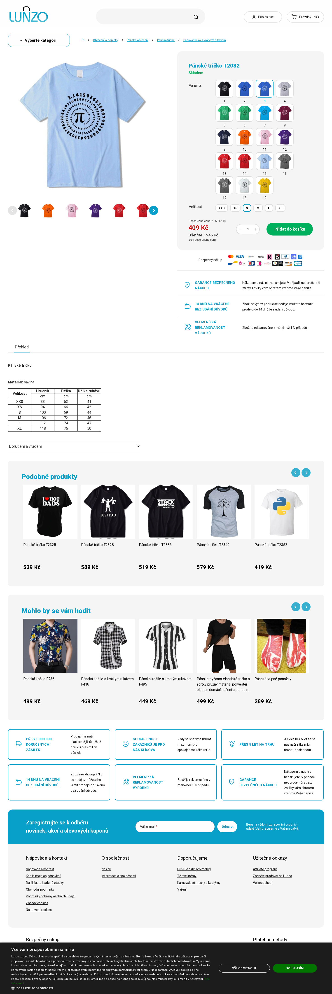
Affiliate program (265, 869)
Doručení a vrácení (25, 446)
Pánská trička (166, 40)
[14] (244, 161)
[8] (284, 112)
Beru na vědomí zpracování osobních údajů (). (272, 826)
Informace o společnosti (119, 876)
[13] (224, 161)
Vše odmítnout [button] (244, 968)
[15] (264, 161)
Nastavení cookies (39, 910)
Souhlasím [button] (295, 968)
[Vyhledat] (196, 17)
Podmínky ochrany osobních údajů (50, 896)
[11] (264, 136)
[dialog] (166, 968)
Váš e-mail (148, 826)
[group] (50, 530)
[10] (244, 136)
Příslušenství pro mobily (194, 869)
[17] (224, 185)
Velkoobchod (262, 882)
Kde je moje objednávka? (43, 876)
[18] (244, 185)
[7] (264, 112)
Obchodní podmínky (40, 889)
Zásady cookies (37, 903)
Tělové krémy (186, 876)
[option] (24, 210)
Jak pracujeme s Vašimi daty (276, 828)
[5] (224, 112)
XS (235, 208)
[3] (264, 88)
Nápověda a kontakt (40, 869)
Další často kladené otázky (45, 882)
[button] (12, 210)
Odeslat (228, 826)
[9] (224, 136)
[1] (224, 88)
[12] (284, 136)
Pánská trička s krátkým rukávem (204, 40)
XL (280, 208)
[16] (284, 161)
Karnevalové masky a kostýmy (198, 882)
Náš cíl (106, 869)
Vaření (182, 889)
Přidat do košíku (289, 229)
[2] (244, 88)
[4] (284, 88)
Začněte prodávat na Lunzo (272, 876)
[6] (244, 112)
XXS (222, 208)
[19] (264, 185)
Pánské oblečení (137, 40)
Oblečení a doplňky (105, 40)
